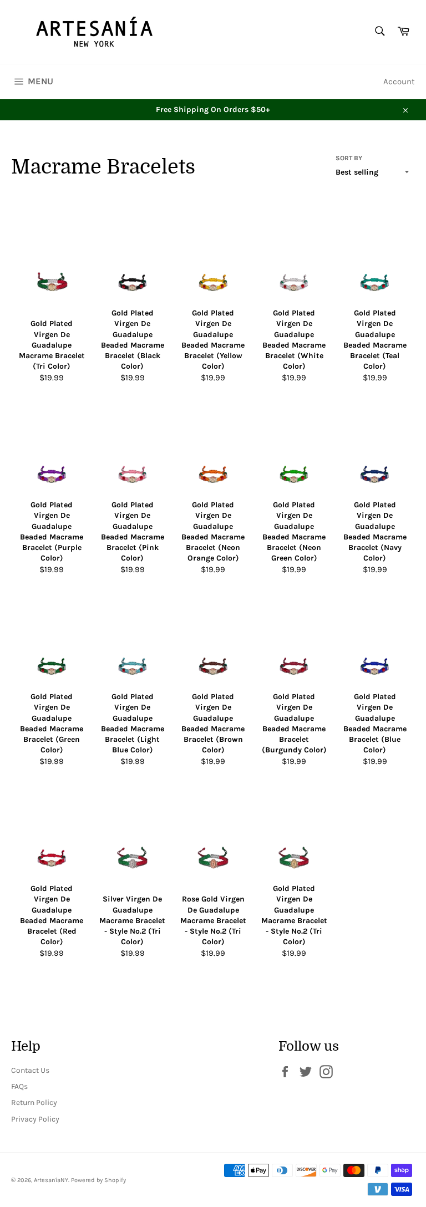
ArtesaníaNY (51, 1180)
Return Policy (34, 1102)
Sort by (349, 158)
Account (399, 81)
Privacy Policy (35, 1119)
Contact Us (30, 1070)
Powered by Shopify (98, 1180)
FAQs (19, 1086)
